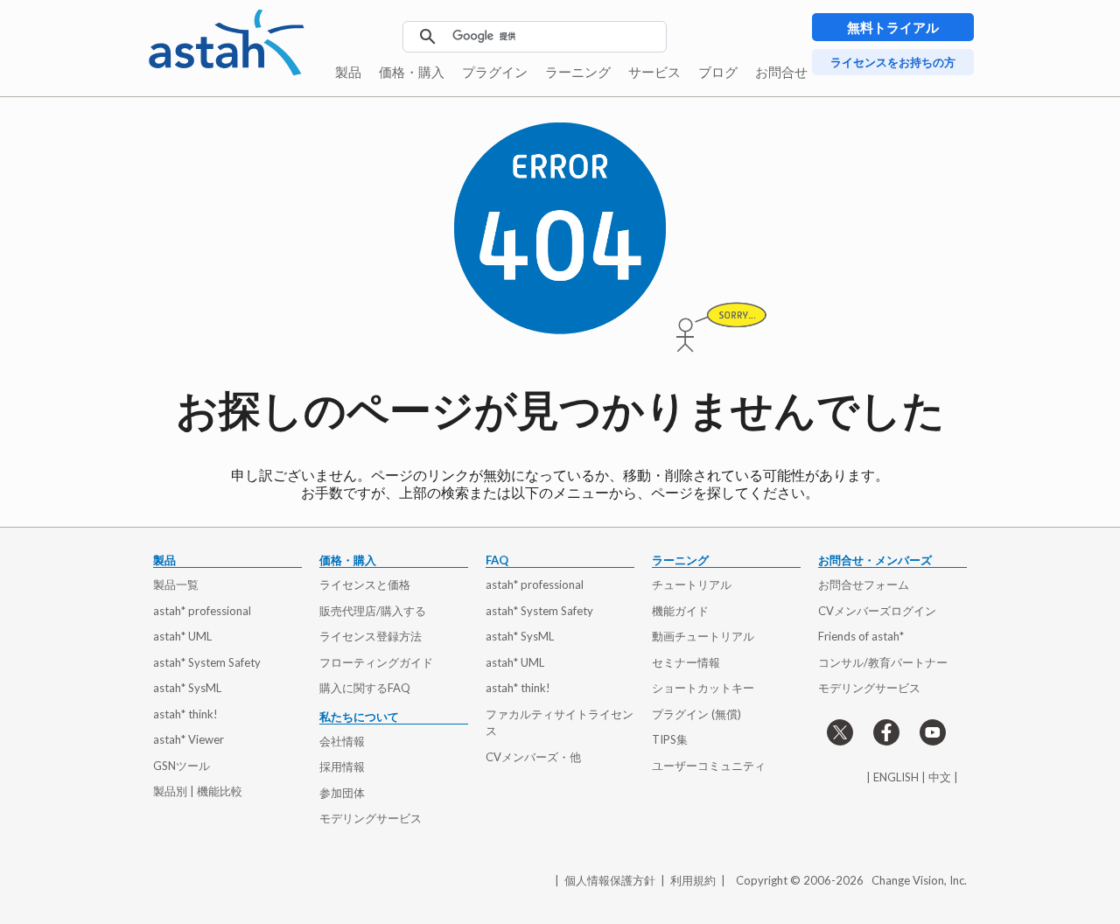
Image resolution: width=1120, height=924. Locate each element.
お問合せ (781, 72)
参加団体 (342, 793)
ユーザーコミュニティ (709, 766)
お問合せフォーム (863, 585)
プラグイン (495, 72)
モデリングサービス (370, 818)
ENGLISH (896, 777)
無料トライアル (893, 27)
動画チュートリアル (703, 636)
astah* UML (182, 636)
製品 (348, 72)
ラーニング (578, 72)
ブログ (718, 72)
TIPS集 (670, 739)
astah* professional (202, 611)
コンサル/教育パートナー (883, 662)
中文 (939, 777)
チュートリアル (692, 585)
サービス (654, 72)
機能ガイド (680, 611)
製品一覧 (176, 585)
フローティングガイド (376, 662)
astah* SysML (187, 688)
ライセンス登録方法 (370, 636)
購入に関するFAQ (364, 688)
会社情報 (342, 741)
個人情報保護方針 (609, 880)
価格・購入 (411, 72)
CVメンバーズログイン (877, 611)
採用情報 (342, 767)
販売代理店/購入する (372, 611)
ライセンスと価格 (364, 585)
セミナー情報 (686, 662)
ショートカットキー (703, 688)
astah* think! (185, 714)
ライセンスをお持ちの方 (893, 62)
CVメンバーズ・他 (533, 757)
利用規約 (693, 880)
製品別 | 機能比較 (197, 791)
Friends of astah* (861, 636)
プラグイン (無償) (696, 714)
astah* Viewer (188, 739)
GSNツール (181, 766)
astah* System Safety (207, 662)
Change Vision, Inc (918, 880)
